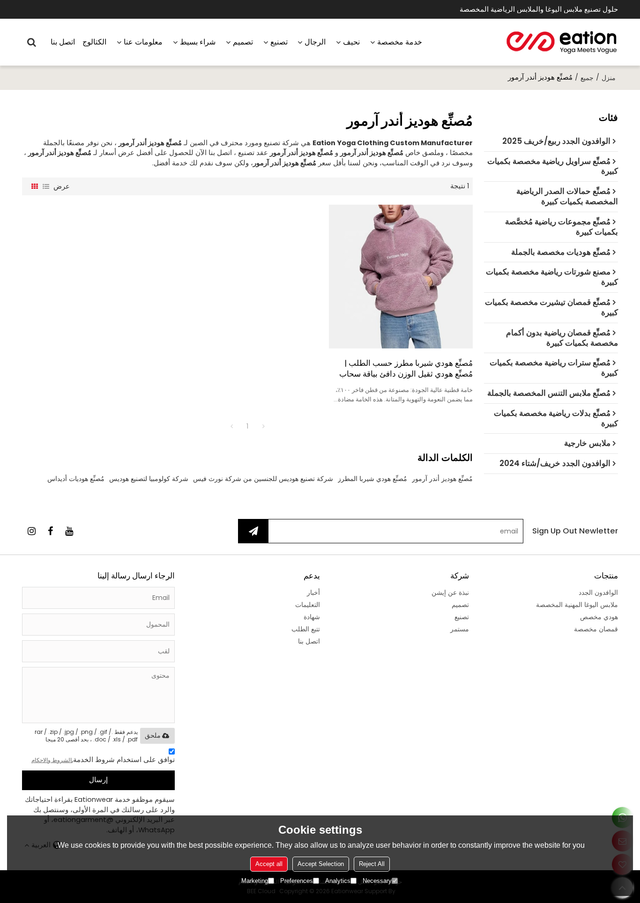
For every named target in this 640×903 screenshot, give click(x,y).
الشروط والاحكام (51, 760)
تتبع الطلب (305, 629)
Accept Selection (321, 863)
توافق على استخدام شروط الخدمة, (103, 759)
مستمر (459, 629)
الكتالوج (94, 42)
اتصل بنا (63, 42)
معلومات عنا (143, 42)
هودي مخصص (599, 617)
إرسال (98, 780)
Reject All (372, 863)
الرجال (315, 42)
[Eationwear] (562, 42)
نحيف (351, 42)
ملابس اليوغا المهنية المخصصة (577, 604)
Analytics (337, 880)
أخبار (313, 592)
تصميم (243, 42)
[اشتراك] (253, 531)
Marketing (254, 880)
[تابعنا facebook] (50, 531)
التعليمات (307, 604)
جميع (587, 77)
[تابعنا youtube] (69, 531)
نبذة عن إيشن (450, 592)
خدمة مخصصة (399, 42)
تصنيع (279, 42)
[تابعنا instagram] (31, 531)
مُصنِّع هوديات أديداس (75, 478)
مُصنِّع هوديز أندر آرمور (442, 478)
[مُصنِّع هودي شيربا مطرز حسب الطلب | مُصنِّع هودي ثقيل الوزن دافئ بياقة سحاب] (401, 276)
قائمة (46, 186)
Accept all (269, 863)
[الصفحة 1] (231, 426)
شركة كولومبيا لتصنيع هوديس (148, 478)
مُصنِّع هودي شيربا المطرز (372, 478)
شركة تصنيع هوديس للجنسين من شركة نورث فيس (263, 478)
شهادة (312, 617)
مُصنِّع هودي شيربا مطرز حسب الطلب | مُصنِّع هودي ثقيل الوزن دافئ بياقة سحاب (406, 368)
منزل (609, 77)
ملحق (153, 735)
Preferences (296, 880)
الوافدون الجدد (598, 592)
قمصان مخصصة (596, 629)
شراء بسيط (198, 42)
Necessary (377, 880)
